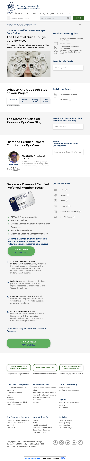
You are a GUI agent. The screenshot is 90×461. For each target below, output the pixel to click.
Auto (62, 190)
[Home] (10, 7)
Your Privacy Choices (51, 458)
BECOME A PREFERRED (18, 368)
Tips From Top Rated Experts (44, 393)
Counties (10, 400)
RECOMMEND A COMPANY (45, 368)
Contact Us (63, 408)
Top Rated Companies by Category (17, 389)
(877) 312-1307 (30, 446)
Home (62, 201)
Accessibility (65, 427)
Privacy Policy (64, 423)
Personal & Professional (42, 428)
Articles (36, 402)
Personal (64, 206)
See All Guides (66, 217)
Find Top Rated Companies (28, 24)
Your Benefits (64, 388)
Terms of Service (65, 420)
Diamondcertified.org (13, 24)
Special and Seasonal (68, 211)
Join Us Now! (21, 251)
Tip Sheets (64, 99)
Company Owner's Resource (18, 420)
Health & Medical (40, 425)
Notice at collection (32, 458)
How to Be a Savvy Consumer (45, 395)
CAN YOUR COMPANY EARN (71, 368)
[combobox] (24, 18)
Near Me (10, 395)
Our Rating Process (14, 393)
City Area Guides (39, 432)
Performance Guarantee (69, 390)
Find (78, 18)
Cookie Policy (64, 425)
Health (63, 195)
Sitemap (10, 397)
